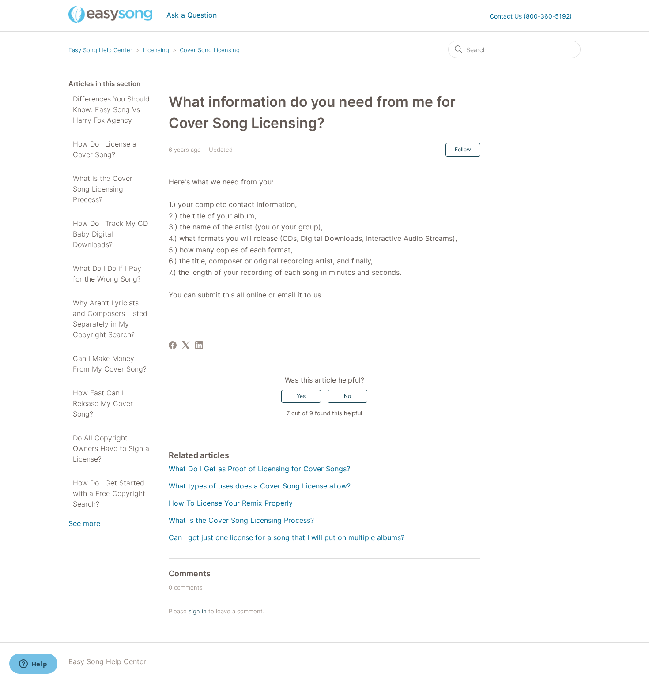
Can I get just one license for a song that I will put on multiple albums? (286, 537)
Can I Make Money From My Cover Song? (110, 363)
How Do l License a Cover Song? (104, 149)
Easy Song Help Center (100, 49)
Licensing (156, 49)
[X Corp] (186, 345)
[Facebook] (173, 345)
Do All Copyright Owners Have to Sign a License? (111, 448)
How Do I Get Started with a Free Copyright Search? (109, 493)
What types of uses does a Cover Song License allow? (260, 485)
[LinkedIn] (199, 345)
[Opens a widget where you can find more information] (33, 665)
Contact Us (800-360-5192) (531, 16)
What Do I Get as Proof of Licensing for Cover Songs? (259, 468)
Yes (301, 396)
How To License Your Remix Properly (231, 503)
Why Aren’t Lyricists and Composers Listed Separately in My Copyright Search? (110, 318)
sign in (198, 611)
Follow (463, 149)
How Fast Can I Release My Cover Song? (103, 403)
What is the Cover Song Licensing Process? (102, 189)
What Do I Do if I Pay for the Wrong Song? (107, 273)
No (347, 396)
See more (84, 523)
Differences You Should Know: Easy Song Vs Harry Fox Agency (111, 109)
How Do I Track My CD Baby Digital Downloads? (110, 234)
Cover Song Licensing (210, 49)
